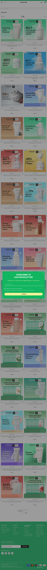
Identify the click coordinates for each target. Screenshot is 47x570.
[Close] (43, 272)
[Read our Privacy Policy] (42, 290)
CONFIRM (24, 294)
